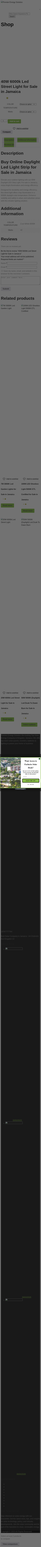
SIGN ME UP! (31, 781)
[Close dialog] (39, 759)
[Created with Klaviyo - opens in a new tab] (20, 789)
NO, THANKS (31, 784)
